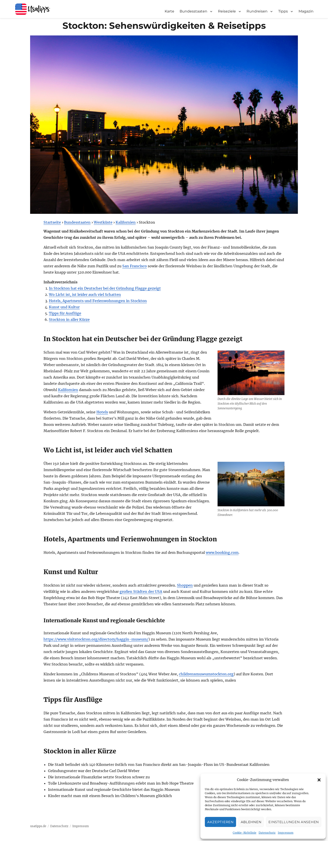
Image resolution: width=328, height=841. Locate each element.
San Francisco (134, 266)
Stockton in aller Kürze (69, 319)
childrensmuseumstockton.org (206, 674)
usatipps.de (38, 826)
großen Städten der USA (141, 591)
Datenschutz (267, 832)
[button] (319, 780)
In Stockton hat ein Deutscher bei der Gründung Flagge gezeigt (105, 288)
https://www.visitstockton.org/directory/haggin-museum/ (96, 639)
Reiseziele (227, 11)
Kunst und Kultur (64, 307)
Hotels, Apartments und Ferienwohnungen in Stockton (98, 301)
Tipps (283, 11)
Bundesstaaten (193, 11)
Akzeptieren (220, 822)
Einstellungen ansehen (293, 822)
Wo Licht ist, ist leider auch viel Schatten (85, 294)
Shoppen (185, 585)
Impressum (285, 832)
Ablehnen (251, 822)
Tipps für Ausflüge (65, 313)
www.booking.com (222, 552)
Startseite (52, 222)
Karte (169, 11)
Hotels (102, 412)
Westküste (103, 222)
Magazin (306, 11)
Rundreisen (257, 11)
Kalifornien (126, 222)
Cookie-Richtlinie (244, 832)
